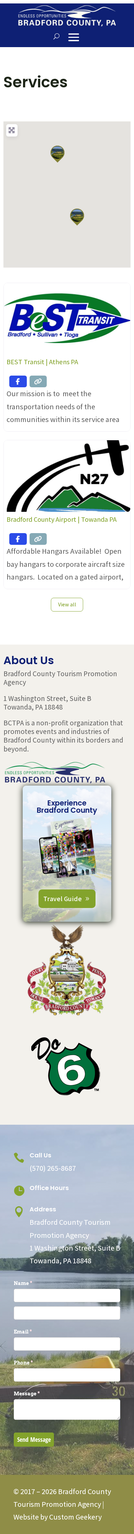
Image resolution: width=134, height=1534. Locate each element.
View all (67, 604)
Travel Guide (62, 898)
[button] (57, 154)
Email (34, 1332)
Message (38, 1393)
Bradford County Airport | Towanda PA (61, 519)
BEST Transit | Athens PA (42, 361)
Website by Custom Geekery (57, 1517)
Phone (35, 1362)
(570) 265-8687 (53, 1168)
